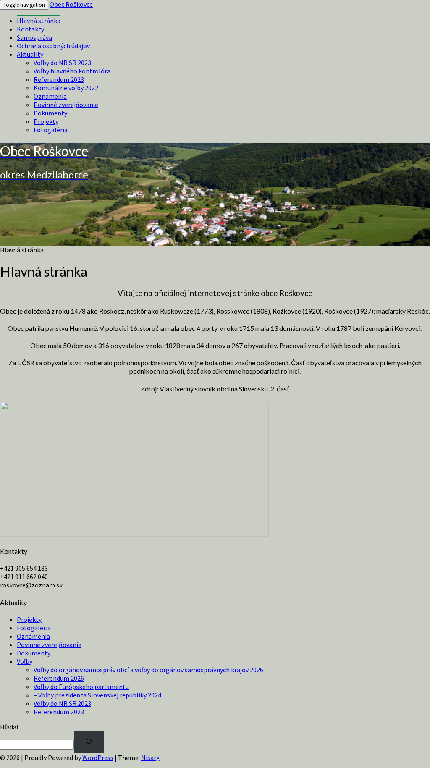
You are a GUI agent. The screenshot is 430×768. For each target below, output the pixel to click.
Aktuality (30, 54)
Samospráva (34, 37)
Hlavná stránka (38, 20)
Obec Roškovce (71, 4)
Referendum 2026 (59, 678)
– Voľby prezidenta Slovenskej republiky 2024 (97, 695)
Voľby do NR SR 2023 (62, 62)
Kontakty (30, 29)
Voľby (24, 661)
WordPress (97, 757)
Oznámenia (50, 96)
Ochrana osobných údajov (53, 46)
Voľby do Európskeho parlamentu (81, 686)
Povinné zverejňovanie (66, 104)
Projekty (46, 121)
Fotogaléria (51, 130)
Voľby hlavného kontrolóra (72, 71)
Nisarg (150, 757)
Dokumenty (50, 113)
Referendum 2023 (59, 79)
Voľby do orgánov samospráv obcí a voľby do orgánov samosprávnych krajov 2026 (148, 670)
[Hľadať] (89, 742)
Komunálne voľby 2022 (66, 88)
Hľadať (9, 727)
